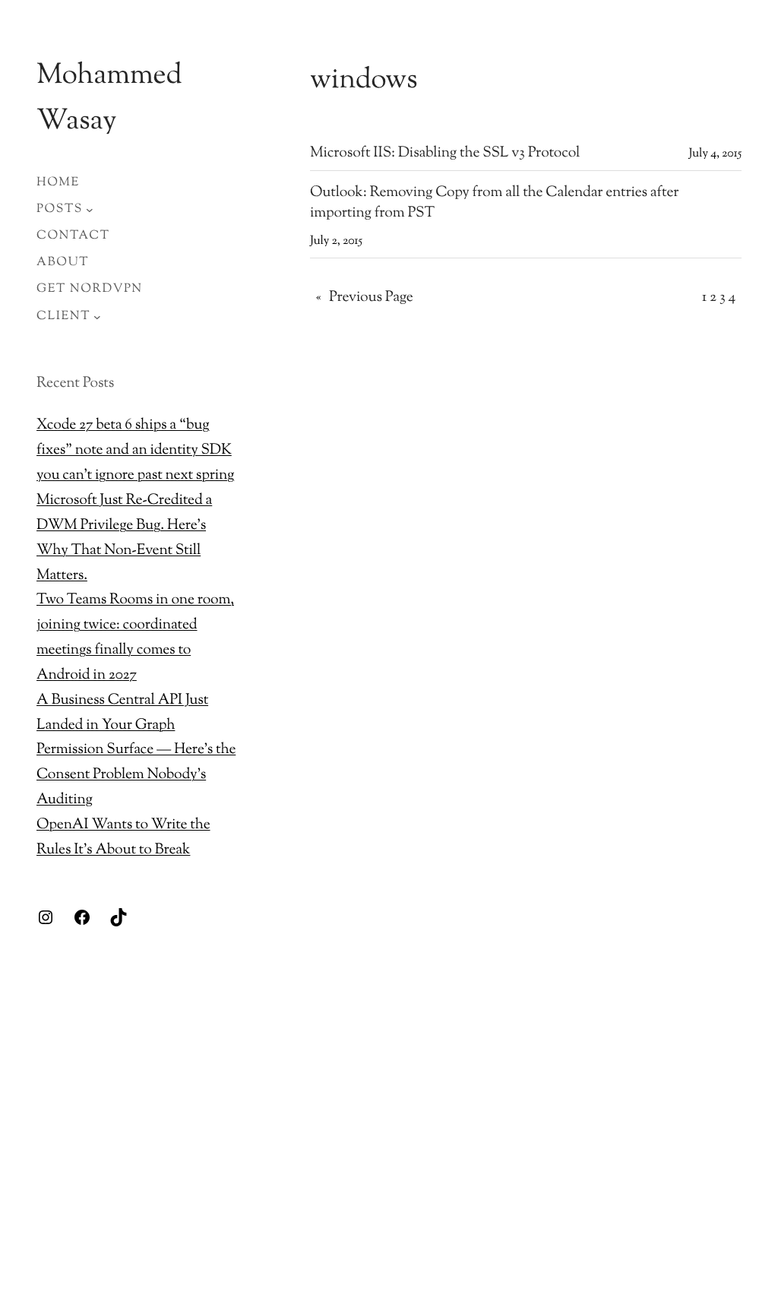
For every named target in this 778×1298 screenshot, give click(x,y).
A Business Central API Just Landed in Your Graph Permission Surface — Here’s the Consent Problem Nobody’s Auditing (136, 750)
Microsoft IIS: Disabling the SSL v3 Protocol (445, 154)
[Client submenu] (97, 316)
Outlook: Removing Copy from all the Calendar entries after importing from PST (494, 203)
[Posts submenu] (89, 210)
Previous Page (364, 298)
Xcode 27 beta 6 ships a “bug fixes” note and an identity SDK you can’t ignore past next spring (135, 450)
